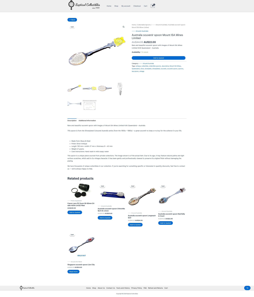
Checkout (137, 6)
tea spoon (135, 71)
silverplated (156, 68)
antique (138, 66)
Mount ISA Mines (175, 66)
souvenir (163, 68)
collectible (144, 66)
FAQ (145, 288)
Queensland (136, 68)
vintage (141, 71)
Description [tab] (71, 121)
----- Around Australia (159, 25)
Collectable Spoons (144, 25)
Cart (145, 6)
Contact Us (110, 288)
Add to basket (158, 58)
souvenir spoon (172, 68)
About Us (101, 288)
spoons (180, 68)
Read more (73, 272)
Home (109, 6)
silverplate (148, 68)
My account (125, 6)
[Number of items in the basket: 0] (247, 288)
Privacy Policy (136, 288)
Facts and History (123, 288)
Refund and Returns (155, 288)
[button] (123, 27)
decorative (165, 66)
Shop (116, 6)
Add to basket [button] (74, 212)
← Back (72, 20)
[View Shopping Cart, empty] (153, 6)
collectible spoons (155, 66)
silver (142, 68)
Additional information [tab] (87, 121)
